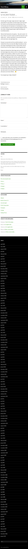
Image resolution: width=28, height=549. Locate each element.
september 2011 (4, 396)
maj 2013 (2, 357)
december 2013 (4, 339)
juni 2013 (3, 354)
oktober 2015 (3, 295)
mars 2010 (3, 438)
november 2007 (4, 506)
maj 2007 (2, 521)
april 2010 (3, 435)
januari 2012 (3, 386)
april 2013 (3, 359)
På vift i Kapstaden (5, 205)
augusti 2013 (3, 349)
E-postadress (4, 126)
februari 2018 (3, 254)
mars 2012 (3, 384)
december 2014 (4, 312)
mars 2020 (3, 246)
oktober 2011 (3, 393)
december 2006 (4, 533)
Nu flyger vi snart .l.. (5, 83)
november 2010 (4, 418)
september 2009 (4, 452)
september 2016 (4, 276)
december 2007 (4, 504)
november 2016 (4, 271)
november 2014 (4, 315)
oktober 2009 (3, 450)
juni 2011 (3, 401)
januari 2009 (3, 472)
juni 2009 (3, 460)
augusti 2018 (3, 249)
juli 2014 (2, 325)
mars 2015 (3, 305)
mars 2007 (3, 526)
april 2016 (3, 288)
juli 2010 (2, 428)
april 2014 (3, 330)
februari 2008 (3, 499)
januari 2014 (3, 337)
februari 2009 (3, 470)
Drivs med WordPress (5, 547)
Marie (10, 17)
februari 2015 (3, 308)
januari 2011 (3, 413)
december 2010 (4, 416)
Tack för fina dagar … (9, 222)
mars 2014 (3, 332)
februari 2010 (3, 440)
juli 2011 (2, 398)
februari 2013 (3, 364)
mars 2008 (3, 497)
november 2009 (4, 447)
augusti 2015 (3, 298)
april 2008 (3, 494)
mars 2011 (3, 408)
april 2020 (3, 244)
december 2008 (4, 474)
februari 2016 (3, 293)
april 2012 (3, 381)
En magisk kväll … (8, 224)
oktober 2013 (3, 344)
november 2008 (4, 477)
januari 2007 (3, 531)
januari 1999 (3, 536)
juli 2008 (2, 487)
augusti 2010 (3, 425)
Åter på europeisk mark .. (6, 178)
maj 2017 (2, 256)
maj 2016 (2, 285)
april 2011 (3, 406)
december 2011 (4, 389)
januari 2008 (3, 501)
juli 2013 (2, 352)
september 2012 (4, 376)
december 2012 (4, 369)
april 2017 (3, 258)
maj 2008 (2, 492)
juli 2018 (2, 251)
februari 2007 (3, 528)
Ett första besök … (5, 88)
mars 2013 (3, 362)
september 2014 (4, 320)
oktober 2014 (3, 317)
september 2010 (4, 423)
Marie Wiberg (4, 7)
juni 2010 (3, 430)
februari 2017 (3, 263)
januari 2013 (3, 366)
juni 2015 (3, 300)
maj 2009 (2, 462)
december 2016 (4, 268)
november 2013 (4, 342)
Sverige (2, 210)
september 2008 (4, 482)
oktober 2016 (3, 273)
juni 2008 (3, 489)
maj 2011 (2, 403)
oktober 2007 (3, 509)
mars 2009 (3, 467)
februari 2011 (3, 411)
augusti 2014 (3, 322)
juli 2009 (2, 457)
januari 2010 (3, 443)
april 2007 (3, 524)
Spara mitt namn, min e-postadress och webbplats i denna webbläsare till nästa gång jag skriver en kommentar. (13, 139)
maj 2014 (2, 327)
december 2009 (4, 445)
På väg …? (3, 183)
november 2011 (4, 391)
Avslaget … (3, 186)
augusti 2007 (3, 514)
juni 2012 (3, 379)
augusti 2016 (3, 278)
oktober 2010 (3, 420)
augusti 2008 (3, 484)
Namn (2, 120)
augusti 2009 (3, 455)
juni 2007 (3, 519)
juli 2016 (2, 281)
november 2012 (4, 371)
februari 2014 (3, 335)
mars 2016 (3, 290)
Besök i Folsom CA (4, 200)
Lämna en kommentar (18, 17)
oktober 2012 (3, 374)
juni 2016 (3, 283)
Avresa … (2, 181)
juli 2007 (2, 516)
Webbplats (3, 131)
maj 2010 (2, 433)
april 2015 (3, 303)
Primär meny (26, 7)
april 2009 (3, 465)
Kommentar (4, 102)
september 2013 (4, 347)
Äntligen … (3, 188)
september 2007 (4, 511)
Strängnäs (3, 207)
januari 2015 (3, 310)
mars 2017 (3, 261)
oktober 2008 (3, 479)
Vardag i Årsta (4, 12)
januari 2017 (3, 266)
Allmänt (2, 198)
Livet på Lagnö (4, 202)
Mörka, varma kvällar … (9, 229)
